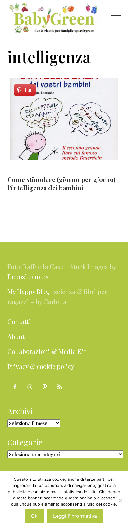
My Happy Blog (28, 291)
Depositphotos (27, 276)
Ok (34, 516)
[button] (116, 18)
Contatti (19, 321)
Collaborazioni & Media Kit (46, 351)
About (16, 336)
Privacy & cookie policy (40, 366)
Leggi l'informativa (75, 516)
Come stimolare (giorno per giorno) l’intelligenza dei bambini (61, 183)
